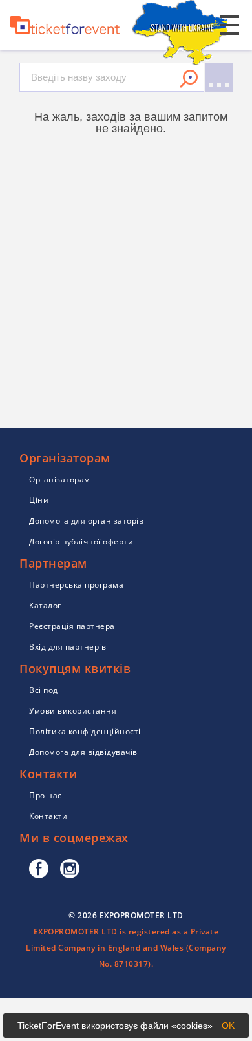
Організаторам (59, 479)
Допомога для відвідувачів (83, 752)
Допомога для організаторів (86, 520)
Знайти (189, 79)
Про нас (45, 795)
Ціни (38, 500)
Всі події (46, 690)
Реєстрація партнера (72, 626)
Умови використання (72, 710)
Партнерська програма (76, 584)
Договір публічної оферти (81, 541)
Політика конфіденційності (85, 731)
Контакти (48, 815)
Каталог (45, 605)
